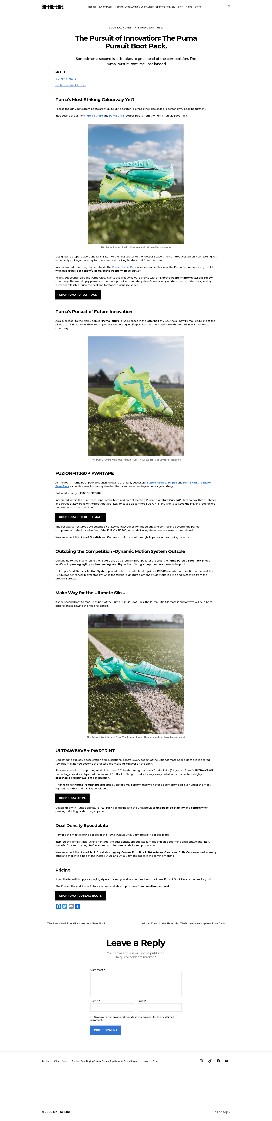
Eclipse (172, 482)
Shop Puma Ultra (72, 798)
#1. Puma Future (65, 78)
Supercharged (156, 482)
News (189, 7)
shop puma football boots (80, 895)
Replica (92, 7)
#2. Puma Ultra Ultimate (70, 85)
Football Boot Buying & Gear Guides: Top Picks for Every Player (148, 7)
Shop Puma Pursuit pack (78, 294)
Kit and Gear (105, 7)
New (160, 27)
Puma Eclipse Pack (124, 267)
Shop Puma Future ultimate (80, 517)
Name (95, 1001)
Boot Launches (120, 27)
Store (198, 7)
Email (142, 1001)
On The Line (62, 1112)
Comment (97, 970)
